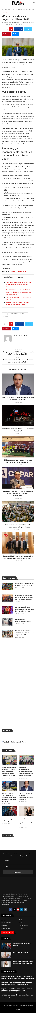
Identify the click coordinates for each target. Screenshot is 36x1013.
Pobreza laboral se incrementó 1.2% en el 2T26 (24, 620)
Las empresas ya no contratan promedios (8, 820)
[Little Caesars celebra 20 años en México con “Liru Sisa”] (18, 415)
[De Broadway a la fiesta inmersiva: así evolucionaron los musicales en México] (7, 610)
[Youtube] (18, 909)
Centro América (23, 925)
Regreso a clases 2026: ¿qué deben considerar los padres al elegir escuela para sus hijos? (9, 797)
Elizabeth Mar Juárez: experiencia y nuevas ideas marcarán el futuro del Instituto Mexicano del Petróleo (9, 772)
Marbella (4, 925)
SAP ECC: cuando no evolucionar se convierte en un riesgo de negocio (26, 796)
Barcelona (22, 922)
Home (18, 1009)
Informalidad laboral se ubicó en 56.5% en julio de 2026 (24, 584)
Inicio (3, 9)
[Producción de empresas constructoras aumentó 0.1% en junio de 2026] (7, 633)
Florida (21, 928)
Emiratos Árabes (6, 922)
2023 (4, 313)
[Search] (34, 3)
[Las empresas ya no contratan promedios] (9, 811)
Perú (20, 920)
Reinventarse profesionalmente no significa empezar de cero (25, 822)
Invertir (5, 316)
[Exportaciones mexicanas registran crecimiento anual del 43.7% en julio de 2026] (7, 598)
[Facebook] (10, 909)
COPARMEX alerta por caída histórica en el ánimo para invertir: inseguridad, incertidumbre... (18, 493)
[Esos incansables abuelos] (6, 955)
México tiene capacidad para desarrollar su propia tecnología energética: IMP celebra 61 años (26, 772)
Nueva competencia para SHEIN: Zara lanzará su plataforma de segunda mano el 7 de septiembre (18, 292)
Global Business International (18, 313)
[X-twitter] (14, 909)
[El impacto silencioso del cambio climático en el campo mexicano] (6, 964)
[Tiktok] (25, 909)
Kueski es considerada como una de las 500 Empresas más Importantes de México (18, 284)
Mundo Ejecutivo (14, 22)
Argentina (4, 920)
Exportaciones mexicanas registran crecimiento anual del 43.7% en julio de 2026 (24, 597)
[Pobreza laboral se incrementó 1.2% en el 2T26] (7, 622)
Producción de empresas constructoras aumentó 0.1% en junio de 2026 (24, 633)
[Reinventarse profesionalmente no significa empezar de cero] (26, 811)
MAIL (12, 932)
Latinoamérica (5, 928)
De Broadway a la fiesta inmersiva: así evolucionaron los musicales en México (24, 609)
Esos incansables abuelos (20, 952)
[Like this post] (11, 29)
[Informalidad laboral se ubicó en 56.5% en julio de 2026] (7, 586)
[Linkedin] (21, 909)
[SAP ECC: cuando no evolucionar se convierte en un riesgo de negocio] (18, 384)
